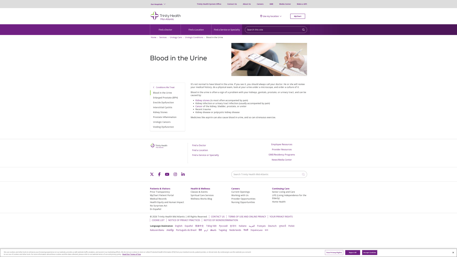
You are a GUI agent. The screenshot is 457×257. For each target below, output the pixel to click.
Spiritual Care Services (202, 195)
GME (271, 4)
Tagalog (223, 230)
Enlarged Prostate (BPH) (165, 97)
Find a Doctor (165, 29)
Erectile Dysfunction (163, 102)
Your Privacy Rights (281, 216)
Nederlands (235, 230)
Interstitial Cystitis (162, 107)
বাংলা (266, 230)
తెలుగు (213, 230)
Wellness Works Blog (201, 198)
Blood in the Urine (162, 92)
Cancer (198, 106)
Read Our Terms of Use (131, 254)
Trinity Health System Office (209, 4)
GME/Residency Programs (282, 154)
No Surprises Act (158, 205)
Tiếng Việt (211, 225)
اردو (206, 230)
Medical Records (158, 198)
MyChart (297, 16)
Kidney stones (202, 100)
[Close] (453, 252)
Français (261, 225)
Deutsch (272, 225)
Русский (223, 225)
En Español (155, 209)
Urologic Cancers (162, 122)
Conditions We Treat (165, 87)
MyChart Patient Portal (162, 195)
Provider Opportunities (243, 198)
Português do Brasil (186, 230)
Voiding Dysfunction (163, 126)
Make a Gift (302, 4)
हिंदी (200, 230)
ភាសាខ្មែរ (170, 230)
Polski (291, 225)
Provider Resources (282, 149)
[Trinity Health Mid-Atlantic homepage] (165, 19)
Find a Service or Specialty (227, 29)
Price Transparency (160, 191)
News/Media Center (282, 159)
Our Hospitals (156, 4)
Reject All (352, 252)
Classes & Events (199, 191)
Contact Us (232, 4)
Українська (256, 230)
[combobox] (276, 29)
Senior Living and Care (283, 191)
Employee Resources (281, 144)
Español (189, 225)
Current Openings (240, 191)
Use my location (271, 16)
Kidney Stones (160, 112)
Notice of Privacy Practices (184, 220)
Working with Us (239, 195)
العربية (252, 225)
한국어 (233, 225)
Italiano (242, 225)
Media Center (285, 4)
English (178, 225)
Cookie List (158, 220)
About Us (247, 4)
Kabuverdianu (157, 230)
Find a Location (196, 29)
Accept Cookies (369, 252)
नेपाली (245, 230)
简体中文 (199, 225)
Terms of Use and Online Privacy (247, 216)
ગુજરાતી (282, 225)
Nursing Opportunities (243, 202)
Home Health (279, 201)
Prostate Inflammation (164, 117)
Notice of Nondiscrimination (221, 220)
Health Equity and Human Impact (167, 202)
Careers (260, 4)
